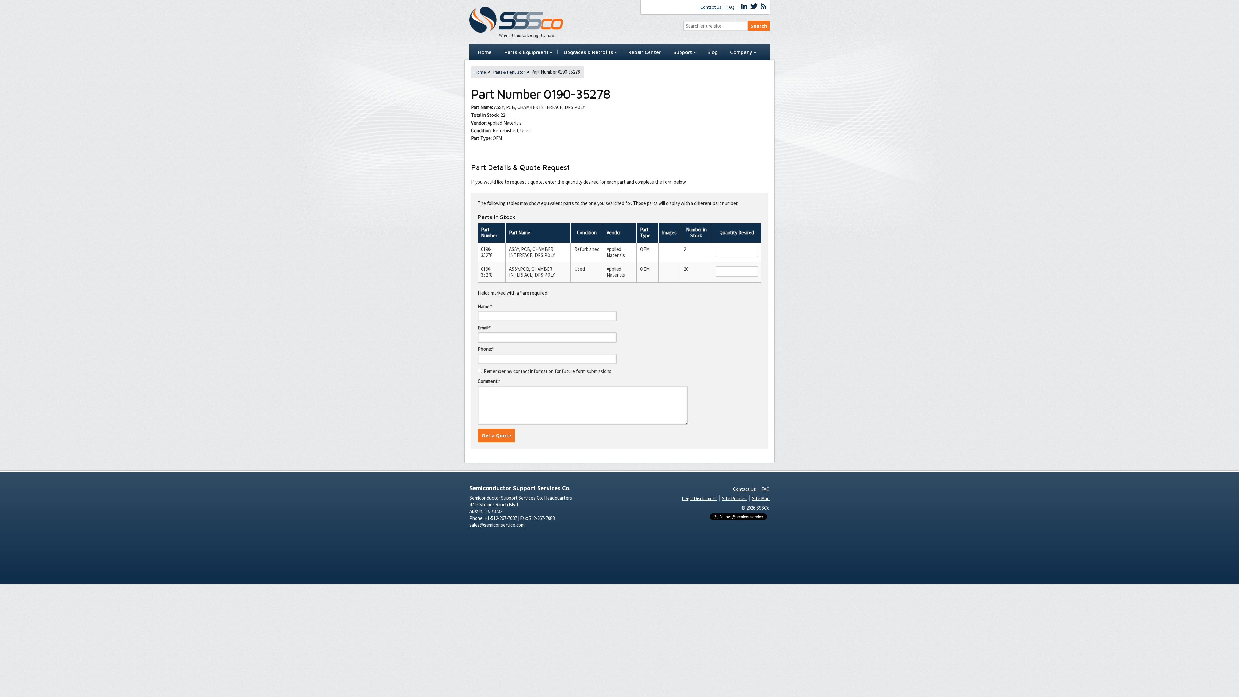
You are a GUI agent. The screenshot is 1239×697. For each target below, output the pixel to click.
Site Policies (734, 498)
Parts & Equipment (526, 52)
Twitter (754, 6)
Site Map (761, 498)
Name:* (485, 306)
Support (682, 52)
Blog (712, 52)
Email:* (484, 327)
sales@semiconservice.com (497, 525)
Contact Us (710, 7)
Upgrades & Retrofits (588, 52)
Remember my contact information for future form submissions (547, 371)
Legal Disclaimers (699, 498)
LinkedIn (744, 6)
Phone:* (486, 349)
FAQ (730, 7)
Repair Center (644, 52)
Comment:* (489, 381)
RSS (763, 6)
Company (741, 52)
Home (485, 52)
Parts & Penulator (509, 72)
